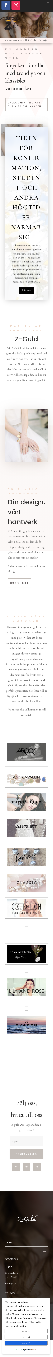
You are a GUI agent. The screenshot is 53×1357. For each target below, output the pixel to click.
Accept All (26, 1343)
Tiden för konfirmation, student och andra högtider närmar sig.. (26, 187)
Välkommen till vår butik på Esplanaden (24, 104)
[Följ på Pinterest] (26, 1167)
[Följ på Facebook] (5, 5)
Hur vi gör (19, 583)
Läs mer (26, 290)
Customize (26, 1331)
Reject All (26, 1337)
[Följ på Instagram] (15, 5)
